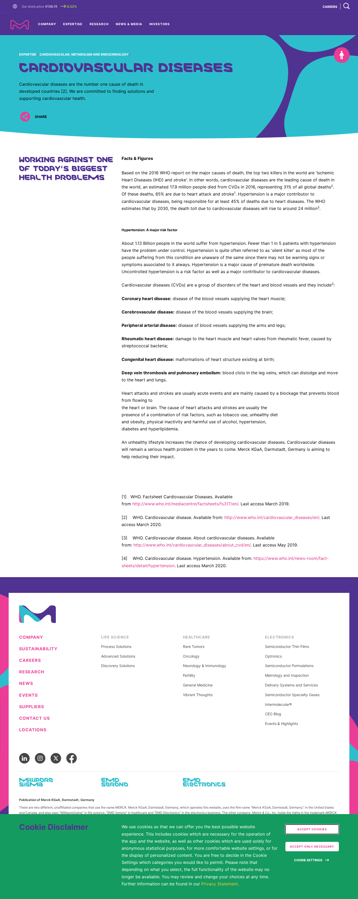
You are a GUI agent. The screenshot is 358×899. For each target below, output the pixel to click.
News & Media (129, 24)
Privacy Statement (219, 883)
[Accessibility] (342, 55)
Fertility (189, 675)
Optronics (273, 656)
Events (28, 695)
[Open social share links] (25, 117)
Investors (159, 24)
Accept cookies (312, 829)
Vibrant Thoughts (198, 695)
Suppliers (31, 706)
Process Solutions (116, 647)
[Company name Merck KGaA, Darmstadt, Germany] (19, 24)
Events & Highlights (281, 724)
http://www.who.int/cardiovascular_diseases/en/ (271, 517)
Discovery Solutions (118, 666)
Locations (32, 729)
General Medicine (198, 685)
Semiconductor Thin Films (287, 647)
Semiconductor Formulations (289, 666)
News (26, 683)
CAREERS (330, 7)
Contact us (34, 718)
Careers (30, 660)
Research (99, 24)
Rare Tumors (193, 647)
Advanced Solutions (118, 656)
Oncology (191, 656)
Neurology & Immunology (204, 666)
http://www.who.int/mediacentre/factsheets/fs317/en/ (185, 503)
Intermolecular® (278, 704)
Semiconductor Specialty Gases (292, 695)
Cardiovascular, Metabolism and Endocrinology (84, 54)
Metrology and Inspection (287, 675)
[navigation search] (346, 6)
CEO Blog (273, 714)
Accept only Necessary (312, 846)
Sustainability (38, 648)
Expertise (72, 24)
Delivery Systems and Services (291, 685)
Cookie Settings (308, 860)
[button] (16, 6)
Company (47, 24)
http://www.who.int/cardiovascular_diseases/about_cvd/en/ (192, 545)
